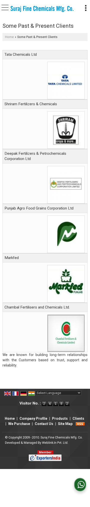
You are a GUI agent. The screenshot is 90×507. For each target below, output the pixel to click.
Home (9, 37)
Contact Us (44, 424)
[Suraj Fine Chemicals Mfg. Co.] (42, 9)
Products (60, 418)
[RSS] (80, 424)
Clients (78, 418)
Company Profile (33, 418)
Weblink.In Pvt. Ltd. (55, 442)
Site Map (65, 424)
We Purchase (19, 424)
